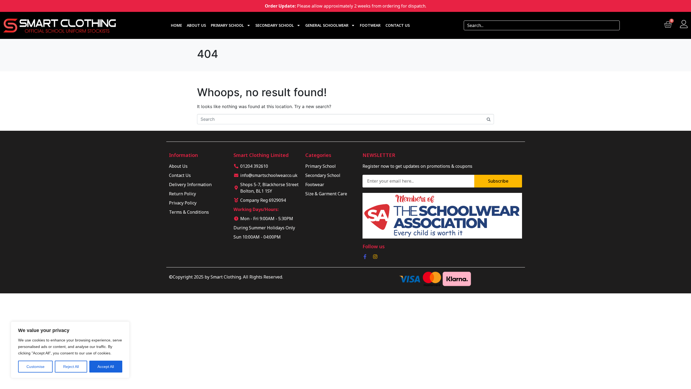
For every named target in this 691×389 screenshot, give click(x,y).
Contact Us (397, 25)
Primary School (227, 25)
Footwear (370, 25)
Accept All (105, 366)
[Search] (613, 25)
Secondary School (274, 25)
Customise (35, 366)
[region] (70, 349)
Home (176, 25)
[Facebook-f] (365, 256)
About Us (196, 25)
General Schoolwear (326, 25)
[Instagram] (375, 256)
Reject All (71, 366)
